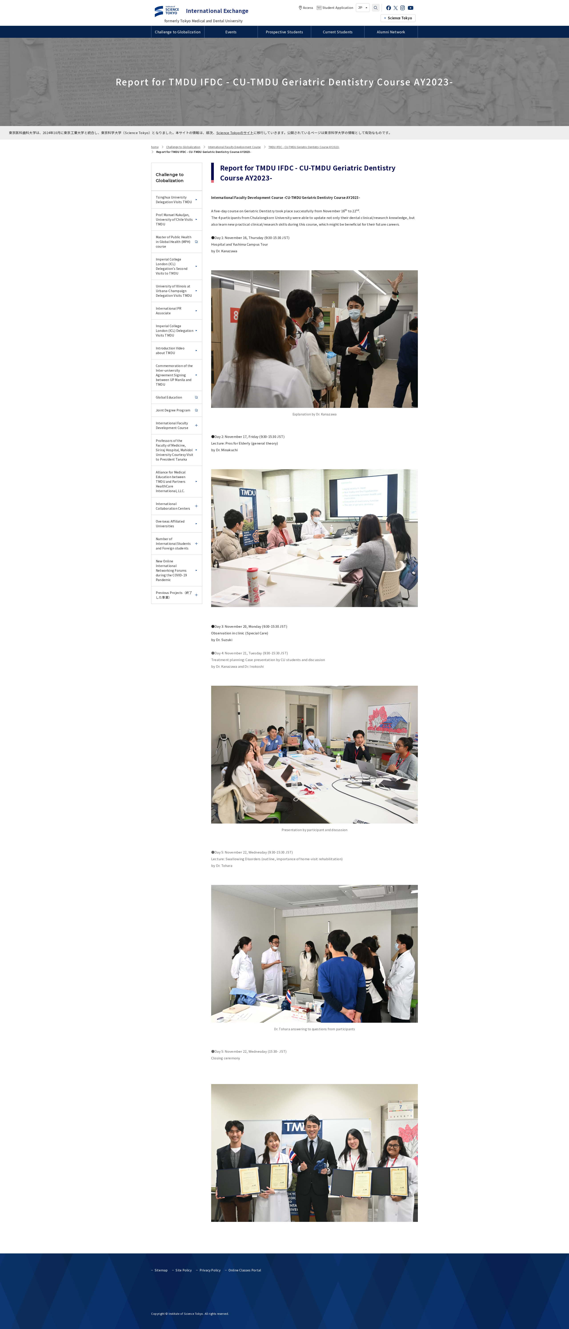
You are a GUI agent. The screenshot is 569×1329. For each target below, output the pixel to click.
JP (360, 8)
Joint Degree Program (173, 410)
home (154, 147)
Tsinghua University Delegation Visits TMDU (174, 199)
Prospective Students (284, 31)
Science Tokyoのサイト (235, 132)
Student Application (338, 7)
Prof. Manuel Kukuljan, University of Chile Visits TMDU (174, 219)
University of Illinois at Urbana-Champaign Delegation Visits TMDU (174, 291)
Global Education (169, 397)
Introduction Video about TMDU (170, 350)
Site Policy (183, 1270)
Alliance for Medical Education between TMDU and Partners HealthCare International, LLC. (171, 481)
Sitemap (161, 1270)
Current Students (338, 31)
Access (308, 7)
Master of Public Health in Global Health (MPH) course (173, 242)
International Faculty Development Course (234, 147)
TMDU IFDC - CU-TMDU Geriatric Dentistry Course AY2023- (304, 147)
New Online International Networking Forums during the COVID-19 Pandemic (171, 570)
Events (230, 31)
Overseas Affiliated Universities (170, 523)
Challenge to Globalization (177, 31)
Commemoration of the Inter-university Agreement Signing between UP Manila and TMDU (174, 375)
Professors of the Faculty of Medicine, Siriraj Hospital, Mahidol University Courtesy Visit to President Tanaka (174, 449)
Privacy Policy (210, 1270)
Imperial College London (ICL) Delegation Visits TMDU (174, 330)
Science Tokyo (400, 18)
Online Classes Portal (244, 1270)
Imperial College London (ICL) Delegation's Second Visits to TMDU (171, 266)
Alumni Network (391, 31)
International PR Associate (168, 310)
